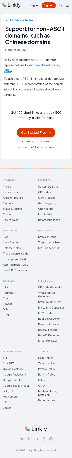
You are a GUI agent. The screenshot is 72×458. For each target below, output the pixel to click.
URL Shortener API (49, 248)
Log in (34, 5)
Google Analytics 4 (14, 374)
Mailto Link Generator (51, 307)
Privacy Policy (46, 369)
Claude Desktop (13, 369)
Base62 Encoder (48, 329)
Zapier (7, 407)
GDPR (41, 380)
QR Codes (44, 192)
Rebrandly (9, 292)
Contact (7, 214)
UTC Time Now (47, 340)
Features (44, 180)
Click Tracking (47, 197)
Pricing (7, 186)
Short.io (7, 298)
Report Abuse (46, 400)
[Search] (60, 5)
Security (8, 203)
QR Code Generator (50, 287)
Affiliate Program (13, 197)
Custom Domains (48, 186)
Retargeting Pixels (49, 219)
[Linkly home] (11, 5)
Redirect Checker (49, 318)
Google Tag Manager (16, 385)
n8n (5, 402)
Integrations (12, 351)
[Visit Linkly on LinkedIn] (21, 439)
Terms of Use (46, 363)
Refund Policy (46, 374)
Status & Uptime (12, 208)
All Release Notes (21, 20)
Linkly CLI (8, 391)
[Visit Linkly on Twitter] (28, 438)
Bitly (5, 287)
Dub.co (7, 309)
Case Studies (11, 242)
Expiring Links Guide (15, 259)
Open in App (46, 208)
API (5, 357)
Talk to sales (10, 219)
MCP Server (10, 396)
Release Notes (12, 248)
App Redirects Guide (15, 264)
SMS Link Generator (50, 302)
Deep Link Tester (48, 324)
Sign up (49, 5)
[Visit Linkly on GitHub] (51, 439)
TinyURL (8, 303)
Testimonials (10, 192)
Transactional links (49, 242)
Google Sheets (12, 380)
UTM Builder (45, 313)
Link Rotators (46, 214)
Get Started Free (34, 132)
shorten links (37, 65)
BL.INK (7, 314)
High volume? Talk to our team (36, 147)
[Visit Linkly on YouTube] (36, 438)
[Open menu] (67, 5)
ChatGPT (8, 363)
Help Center (45, 357)
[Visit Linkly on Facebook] (43, 438)
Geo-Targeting (47, 203)
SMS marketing (47, 236)
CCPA (41, 385)
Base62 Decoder (48, 335)
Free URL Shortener (15, 270)
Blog (5, 236)
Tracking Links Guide (15, 253)
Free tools (45, 280)
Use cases (45, 230)
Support (44, 351)
